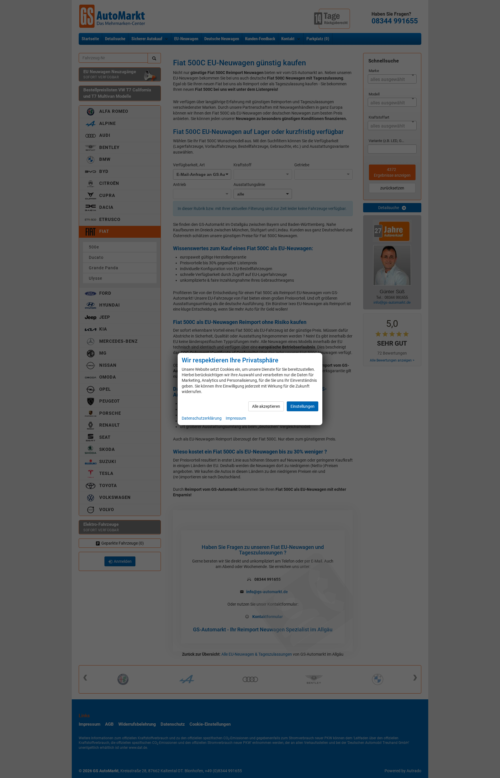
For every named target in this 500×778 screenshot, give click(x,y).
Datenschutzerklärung (202, 418)
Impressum (236, 418)
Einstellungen (303, 406)
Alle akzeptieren (266, 406)
